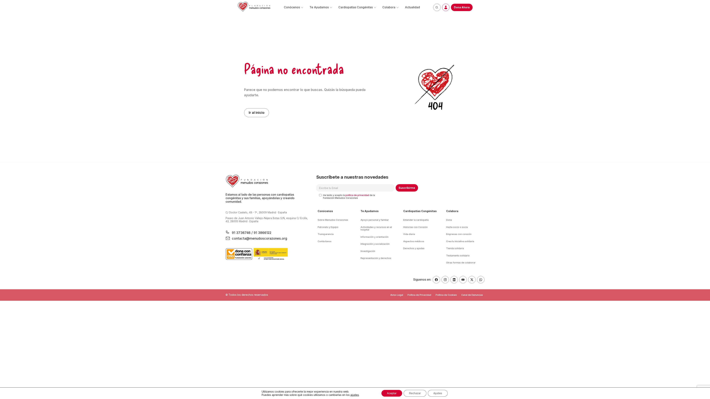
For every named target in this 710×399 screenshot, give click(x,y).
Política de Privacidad (419, 295)
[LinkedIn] (454, 279)
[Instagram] (445, 279)
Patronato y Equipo (328, 227)
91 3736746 (241, 233)
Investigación (368, 251)
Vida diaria (409, 234)
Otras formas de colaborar (461, 262)
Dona (449, 220)
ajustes (354, 394)
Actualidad (412, 7)
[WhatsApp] (480, 279)
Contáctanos (325, 241)
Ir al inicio (256, 113)
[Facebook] (436, 279)
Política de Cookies (446, 295)
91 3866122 (262, 233)
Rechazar (415, 393)
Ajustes (437, 393)
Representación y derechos (376, 258)
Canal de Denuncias (472, 295)
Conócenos (292, 7)
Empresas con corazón (458, 234)
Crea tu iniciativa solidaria (460, 241)
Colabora (388, 7)
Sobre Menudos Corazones (333, 220)
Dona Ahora (462, 7)
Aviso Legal (396, 295)
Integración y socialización (375, 244)
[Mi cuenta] (445, 7)
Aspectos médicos (413, 241)
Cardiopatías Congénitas (355, 7)
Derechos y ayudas (414, 248)
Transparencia (326, 234)
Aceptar (392, 393)
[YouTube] (463, 279)
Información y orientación (374, 237)
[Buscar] (437, 7)
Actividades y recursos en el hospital (376, 228)
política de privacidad (357, 195)
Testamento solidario (458, 255)
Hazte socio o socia (457, 227)
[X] (472, 279)
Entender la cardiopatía (416, 220)
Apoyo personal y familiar (375, 220)
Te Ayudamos (319, 7)
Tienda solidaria (455, 248)
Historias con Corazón (415, 227)
